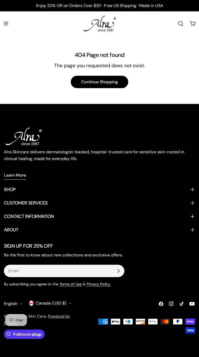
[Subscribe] (118, 270)
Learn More (15, 175)
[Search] (180, 23)
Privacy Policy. (99, 284)
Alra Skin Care (32, 316)
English (10, 303)
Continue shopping (99, 82)
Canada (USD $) (51, 303)
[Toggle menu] (6, 23)
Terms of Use (70, 284)
